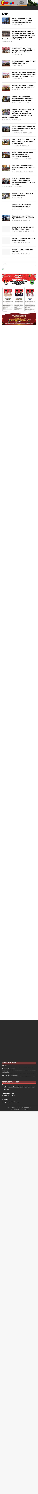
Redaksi (4, 1065)
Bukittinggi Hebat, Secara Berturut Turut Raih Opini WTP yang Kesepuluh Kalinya (23, 50)
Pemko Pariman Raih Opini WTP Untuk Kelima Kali (23, 239)
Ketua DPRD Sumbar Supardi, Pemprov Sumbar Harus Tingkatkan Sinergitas (22, 154)
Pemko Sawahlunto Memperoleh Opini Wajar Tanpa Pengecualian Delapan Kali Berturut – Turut (24, 74)
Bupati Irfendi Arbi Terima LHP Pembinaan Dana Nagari (23, 228)
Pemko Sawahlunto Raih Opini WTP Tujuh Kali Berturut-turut (23, 86)
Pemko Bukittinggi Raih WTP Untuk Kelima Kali (22, 194)
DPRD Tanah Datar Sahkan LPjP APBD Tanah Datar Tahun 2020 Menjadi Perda (23, 141)
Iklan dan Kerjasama (8, 1069)
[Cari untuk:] (19, 264)
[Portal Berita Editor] (19, 4)
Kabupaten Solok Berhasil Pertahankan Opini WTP (21, 206)
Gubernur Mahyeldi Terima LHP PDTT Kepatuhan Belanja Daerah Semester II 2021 (24, 128)
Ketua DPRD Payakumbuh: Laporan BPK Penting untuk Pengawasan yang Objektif (22, 20)
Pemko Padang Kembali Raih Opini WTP (22, 250)
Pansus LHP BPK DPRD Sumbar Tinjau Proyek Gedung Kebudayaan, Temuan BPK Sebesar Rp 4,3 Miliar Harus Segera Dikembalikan (18, 113)
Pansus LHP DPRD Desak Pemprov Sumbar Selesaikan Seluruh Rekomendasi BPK (22, 98)
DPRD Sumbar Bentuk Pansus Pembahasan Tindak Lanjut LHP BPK (23, 167)
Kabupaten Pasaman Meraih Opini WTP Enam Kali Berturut (23, 217)
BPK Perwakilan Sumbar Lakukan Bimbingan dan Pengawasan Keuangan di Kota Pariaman (23, 181)
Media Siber (5, 1072)
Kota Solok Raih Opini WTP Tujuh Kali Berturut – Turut (24, 62)
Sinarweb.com (23, 1109)
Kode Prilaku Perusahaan (10, 1075)
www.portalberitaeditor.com (10, 1102)
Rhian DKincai (27, 89)
